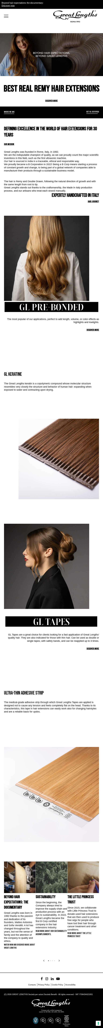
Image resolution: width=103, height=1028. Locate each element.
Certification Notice (66, 1025)
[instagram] (46, 979)
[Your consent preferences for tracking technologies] (98, 1023)
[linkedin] (52, 979)
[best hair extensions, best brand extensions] (7, 15)
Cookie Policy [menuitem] (57, 985)
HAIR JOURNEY (93, 201)
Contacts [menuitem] (32, 985)
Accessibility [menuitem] (70, 985)
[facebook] (42, 979)
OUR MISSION (9, 144)
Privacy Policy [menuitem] (44, 985)
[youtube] (58, 979)
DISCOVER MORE (51, 100)
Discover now (8, 6)
